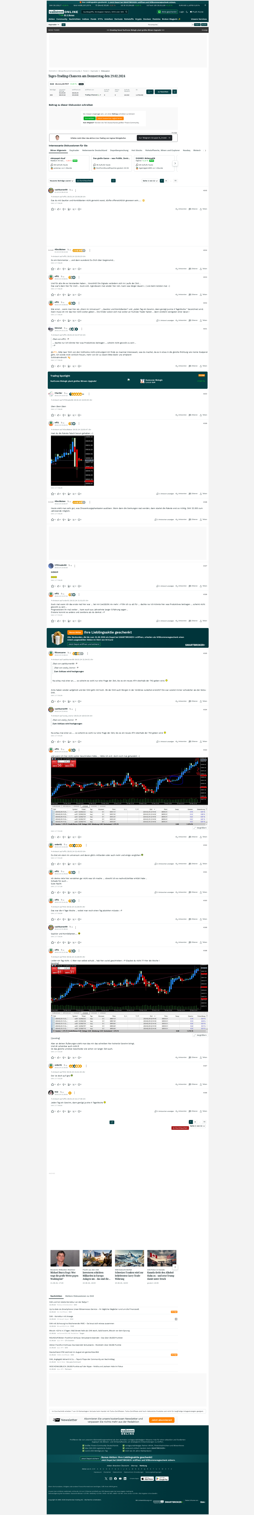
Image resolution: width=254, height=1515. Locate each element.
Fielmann (68, 1369)
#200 (205, 394)
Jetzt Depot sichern (90, 1459)
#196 (205, 594)
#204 (205, 250)
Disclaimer (107, 1472)
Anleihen (108, 19)
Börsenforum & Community (69, 71)
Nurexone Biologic (154, 380)
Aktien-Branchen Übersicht (118, 1466)
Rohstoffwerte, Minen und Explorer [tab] (162, 150)
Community (61, 19)
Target (82, 1333)
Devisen (147, 19)
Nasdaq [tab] (186, 150)
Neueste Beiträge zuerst (60, 181)
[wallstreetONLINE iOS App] (147, 1480)
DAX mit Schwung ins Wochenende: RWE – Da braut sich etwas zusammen (81, 1323)
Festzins (156, 19)
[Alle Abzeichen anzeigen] (83, 394)
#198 (205, 502)
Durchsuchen (181, 1128)
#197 (205, 566)
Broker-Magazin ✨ (171, 19)
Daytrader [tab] (74, 150)
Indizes (85, 19)
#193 (205, 750)
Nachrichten (75, 19)
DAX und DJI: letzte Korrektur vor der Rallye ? (68, 1302)
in (193, 25)
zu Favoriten (163, 92)
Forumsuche (152, 25)
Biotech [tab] (197, 150)
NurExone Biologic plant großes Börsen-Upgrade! (73, 381)
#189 (205, 927)
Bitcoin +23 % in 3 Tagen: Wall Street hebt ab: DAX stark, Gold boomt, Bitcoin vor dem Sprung (89, 1331)
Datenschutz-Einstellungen (134, 1472)
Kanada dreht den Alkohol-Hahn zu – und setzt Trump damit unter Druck (160, 1275)
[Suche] (126, 12)
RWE (72, 1326)
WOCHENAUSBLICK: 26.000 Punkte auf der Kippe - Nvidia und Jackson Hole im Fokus (86, 1366)
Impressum (98, 1472)
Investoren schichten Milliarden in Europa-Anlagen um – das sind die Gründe (96, 1275)
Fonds (93, 19)
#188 (205, 950)
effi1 (55, 352)
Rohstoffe (129, 19)
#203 (205, 277)
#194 (205, 710)
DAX (52, 84)
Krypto (138, 19)
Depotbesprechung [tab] (119, 150)
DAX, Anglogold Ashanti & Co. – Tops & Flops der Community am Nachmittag (81, 1359)
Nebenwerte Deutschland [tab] (94, 150)
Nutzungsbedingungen (154, 1472)
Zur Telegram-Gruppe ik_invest (153, 138)
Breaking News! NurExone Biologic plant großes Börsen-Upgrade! (80, 30)
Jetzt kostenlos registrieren (109, 118)
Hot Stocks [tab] (136, 150)
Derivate (118, 19)
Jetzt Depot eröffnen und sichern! (84, 644)
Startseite (52, 71)
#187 (205, 1066)
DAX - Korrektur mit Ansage (61, 1316)
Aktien (52, 19)
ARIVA (111, 1486)
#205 (205, 190)
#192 (205, 845)
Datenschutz (117, 1472)
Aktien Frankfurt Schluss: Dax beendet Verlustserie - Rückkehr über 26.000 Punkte (85, 1345)
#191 (205, 872)
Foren (85, 71)
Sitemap (134, 1466)
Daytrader (94, 71)
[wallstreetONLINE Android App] (162, 1480)
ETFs (100, 19)
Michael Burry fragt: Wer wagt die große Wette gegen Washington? (64, 1275)
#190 (205, 900)
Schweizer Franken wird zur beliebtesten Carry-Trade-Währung (129, 1275)
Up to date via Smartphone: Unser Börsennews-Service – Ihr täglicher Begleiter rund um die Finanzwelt (94, 1309)
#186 (205, 1093)
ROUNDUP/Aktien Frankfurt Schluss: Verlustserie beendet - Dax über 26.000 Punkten (86, 1338)
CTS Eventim (69, 1340)
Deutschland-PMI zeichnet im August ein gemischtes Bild (74, 1352)
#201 (205, 329)
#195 (205, 653)
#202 (205, 303)
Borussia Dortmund (74, 1362)
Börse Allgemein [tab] (58, 150)
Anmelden (89, 118)
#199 (205, 423)
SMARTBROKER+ (158, 1448)
